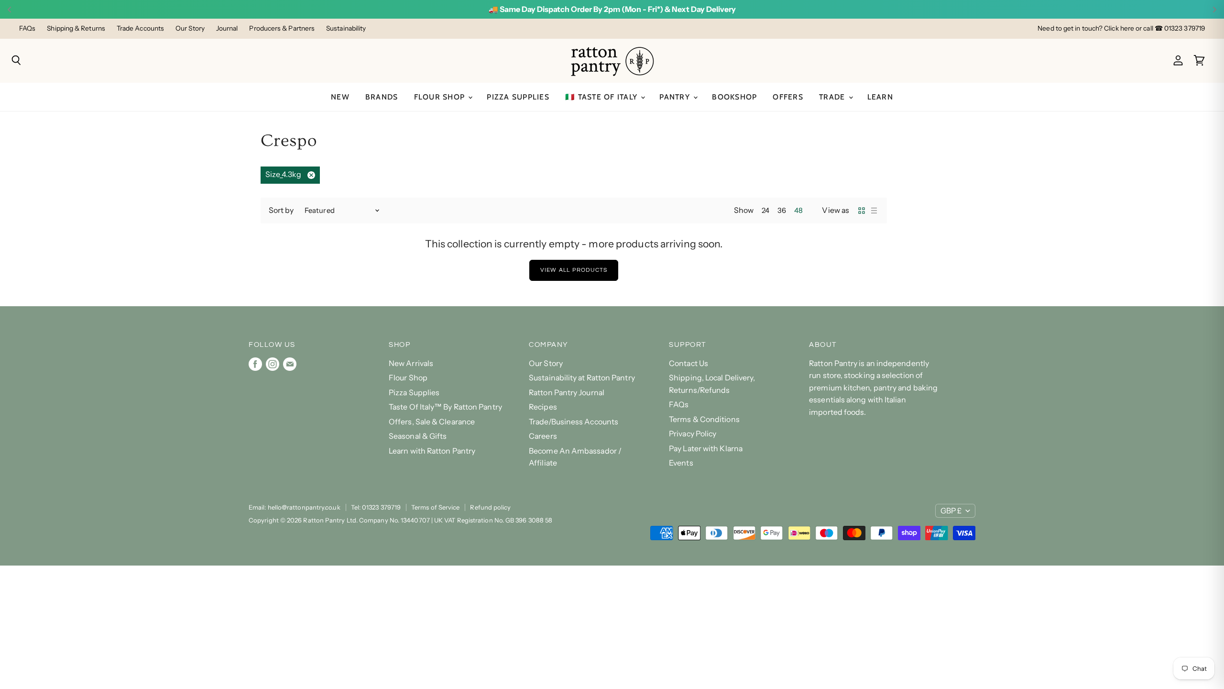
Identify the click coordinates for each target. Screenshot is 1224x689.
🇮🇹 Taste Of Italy (602, 96)
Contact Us (688, 363)
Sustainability (346, 28)
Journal (227, 28)
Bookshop (734, 96)
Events (681, 462)
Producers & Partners (282, 28)
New (340, 96)
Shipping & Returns (76, 28)
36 (781, 210)
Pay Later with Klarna (706, 448)
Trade (833, 96)
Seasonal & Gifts (418, 436)
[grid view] (861, 210)
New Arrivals (411, 363)
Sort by (281, 210)
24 (765, 210)
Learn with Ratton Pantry (432, 451)
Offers (788, 96)
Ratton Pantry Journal (566, 392)
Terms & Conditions (704, 419)
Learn (880, 96)
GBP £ (951, 510)
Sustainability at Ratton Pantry (582, 377)
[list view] (874, 210)
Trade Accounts (140, 28)
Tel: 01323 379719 (376, 507)
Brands (381, 96)
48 (798, 210)
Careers (543, 436)
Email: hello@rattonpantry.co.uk (294, 507)
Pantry (675, 96)
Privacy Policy (692, 433)
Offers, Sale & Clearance (432, 421)
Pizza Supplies (518, 96)
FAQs (27, 28)
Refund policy (490, 507)
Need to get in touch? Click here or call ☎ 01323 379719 (1121, 28)
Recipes (543, 406)
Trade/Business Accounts (573, 421)
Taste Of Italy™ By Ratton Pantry (445, 406)
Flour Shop (441, 96)
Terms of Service (435, 507)
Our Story (190, 28)
